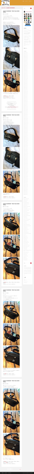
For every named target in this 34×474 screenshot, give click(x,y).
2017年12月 (26, 137)
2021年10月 (26, 78)
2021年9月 (26, 79)
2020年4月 (26, 101)
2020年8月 (26, 96)
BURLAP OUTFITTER (27, 206)
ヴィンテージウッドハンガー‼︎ (27, 35)
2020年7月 (26, 97)
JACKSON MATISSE (27, 224)
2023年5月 (26, 56)
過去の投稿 (20, 469)
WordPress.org (25, 282)
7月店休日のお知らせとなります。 (27, 36)
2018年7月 (26, 128)
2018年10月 (26, 124)
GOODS (25, 216)
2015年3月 (26, 180)
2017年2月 (26, 150)
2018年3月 (26, 133)
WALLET (26, 253)
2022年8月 (26, 65)
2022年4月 (26, 70)
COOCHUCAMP (26, 210)
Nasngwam (26, 232)
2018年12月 (26, 122)
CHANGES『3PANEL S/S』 (27, 37)
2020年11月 (26, 92)
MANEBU (26, 228)
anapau (25, 201)
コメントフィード (26, 281)
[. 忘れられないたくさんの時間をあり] (25, 14)
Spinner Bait (26, 241)
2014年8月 (26, 189)
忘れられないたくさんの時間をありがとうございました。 (27, 31)
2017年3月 (26, 149)
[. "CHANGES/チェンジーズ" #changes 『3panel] (29, 14)
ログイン (25, 278)
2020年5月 (26, 100)
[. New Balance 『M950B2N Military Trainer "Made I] (27, 22)
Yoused (25, 254)
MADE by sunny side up (27, 225)
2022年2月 (26, 73)
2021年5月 (26, 84)
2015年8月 (26, 173)
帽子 (25, 257)
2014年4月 (26, 194)
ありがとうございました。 (26, 29)
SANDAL (26, 238)
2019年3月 (26, 118)
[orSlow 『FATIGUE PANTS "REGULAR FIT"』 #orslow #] (25, 20)
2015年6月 (26, 176)
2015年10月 (26, 171)
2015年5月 (26, 177)
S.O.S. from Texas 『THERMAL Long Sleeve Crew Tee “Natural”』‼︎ (27, 41)
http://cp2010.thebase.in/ (13, 107)
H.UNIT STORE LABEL (27, 219)
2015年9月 (26, 172)
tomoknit (26, 247)
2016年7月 (26, 159)
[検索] (31, 8)
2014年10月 (26, 186)
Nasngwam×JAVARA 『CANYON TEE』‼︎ (27, 43)
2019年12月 (26, 106)
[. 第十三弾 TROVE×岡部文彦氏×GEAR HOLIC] (31, 14)
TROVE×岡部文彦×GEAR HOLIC (28, 250)
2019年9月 (26, 110)
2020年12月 (26, 91)
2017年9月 (26, 141)
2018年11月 (26, 123)
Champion (26, 207)
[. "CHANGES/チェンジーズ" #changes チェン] (29, 16)
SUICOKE (26, 243)
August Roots (26, 202)
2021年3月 (26, 87)
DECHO (25, 211)
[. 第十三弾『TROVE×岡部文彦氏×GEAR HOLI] (25, 16)
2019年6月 (26, 114)
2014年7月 (26, 190)
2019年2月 (26, 119)
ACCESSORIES (26, 198)
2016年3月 (26, 164)
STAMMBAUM (26, 242)
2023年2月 (26, 60)
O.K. (25, 234)
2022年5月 (26, 69)
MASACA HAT (26, 229)
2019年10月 (26, 109)
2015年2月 (26, 181)
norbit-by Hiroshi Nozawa (27, 233)
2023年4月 (26, 57)
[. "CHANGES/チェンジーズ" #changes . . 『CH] (31, 22)
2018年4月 (26, 132)
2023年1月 (26, 61)
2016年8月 (26, 158)
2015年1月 (26, 182)
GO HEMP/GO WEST (27, 215)
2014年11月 (26, 185)
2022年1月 (26, 74)
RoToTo (26, 237)
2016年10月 (26, 155)
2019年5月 (26, 115)
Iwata (8, 206)
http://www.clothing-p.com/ (12, 106)
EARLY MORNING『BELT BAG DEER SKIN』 (11, 11)
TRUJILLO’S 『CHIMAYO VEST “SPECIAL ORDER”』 (27, 39)
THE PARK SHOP (26, 246)
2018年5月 (26, 131)
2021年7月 (26, 82)
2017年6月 (26, 145)
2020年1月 (26, 105)
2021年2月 (26, 88)
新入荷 (25, 258)
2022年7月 (26, 66)
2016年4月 (26, 163)
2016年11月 (26, 154)
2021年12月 (26, 75)
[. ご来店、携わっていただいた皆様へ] (31, 20)
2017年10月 (26, 140)
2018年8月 (26, 127)
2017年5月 (26, 146)
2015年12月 (26, 168)
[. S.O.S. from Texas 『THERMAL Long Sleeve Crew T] (31, 18)
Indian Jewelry (26, 220)
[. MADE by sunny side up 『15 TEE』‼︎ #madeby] (27, 20)
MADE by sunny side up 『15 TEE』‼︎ (27, 45)
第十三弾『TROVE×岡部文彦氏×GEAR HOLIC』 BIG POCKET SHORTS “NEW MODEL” (27, 33)
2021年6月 (26, 83)
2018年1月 (26, 136)
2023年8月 (26, 52)
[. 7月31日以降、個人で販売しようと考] (27, 16)
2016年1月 (26, 167)
